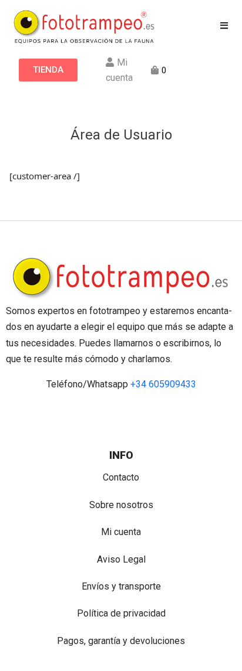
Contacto (121, 477)
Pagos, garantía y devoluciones (121, 640)
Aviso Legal (121, 559)
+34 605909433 (163, 384)
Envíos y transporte (121, 586)
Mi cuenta (121, 531)
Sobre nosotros (121, 504)
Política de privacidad (121, 613)
